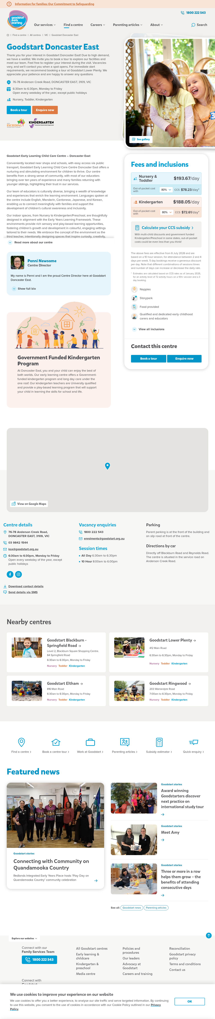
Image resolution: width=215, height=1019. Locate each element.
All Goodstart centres (92, 948)
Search (202, 25)
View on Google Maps (31, 504)
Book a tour (18, 110)
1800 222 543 (196, 12)
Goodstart (63, 683)
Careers (96, 25)
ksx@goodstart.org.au (23, 549)
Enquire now (45, 110)
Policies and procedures (131, 950)
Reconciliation (179, 948)
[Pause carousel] (131, 44)
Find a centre (73, 25)
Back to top (209, 935)
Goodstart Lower (171, 640)
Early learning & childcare (87, 956)
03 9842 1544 (18, 542)
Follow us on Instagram (18, 574)
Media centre (85, 974)
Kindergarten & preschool (87, 966)
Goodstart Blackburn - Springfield (67, 642)
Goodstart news (132, 907)
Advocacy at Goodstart (132, 966)
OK (189, 1001)
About (155, 25)
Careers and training (138, 974)
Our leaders (131, 958)
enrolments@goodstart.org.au (104, 538)
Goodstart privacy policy (182, 956)
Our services (43, 25)
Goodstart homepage (18, 19)
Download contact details (26, 586)
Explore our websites (23, 938)
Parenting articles (126, 25)
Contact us (177, 970)
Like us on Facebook (10, 574)
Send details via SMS (23, 592)
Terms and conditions (185, 964)
